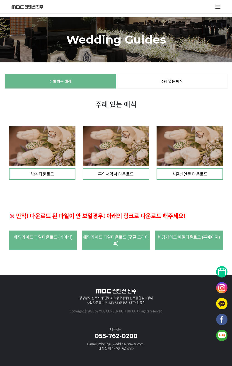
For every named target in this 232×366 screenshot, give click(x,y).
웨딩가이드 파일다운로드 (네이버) (43, 237)
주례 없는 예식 (172, 81)
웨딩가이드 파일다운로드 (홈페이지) (189, 237)
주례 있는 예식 (60, 81)
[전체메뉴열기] (217, 7)
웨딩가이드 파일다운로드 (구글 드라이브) (116, 240)
